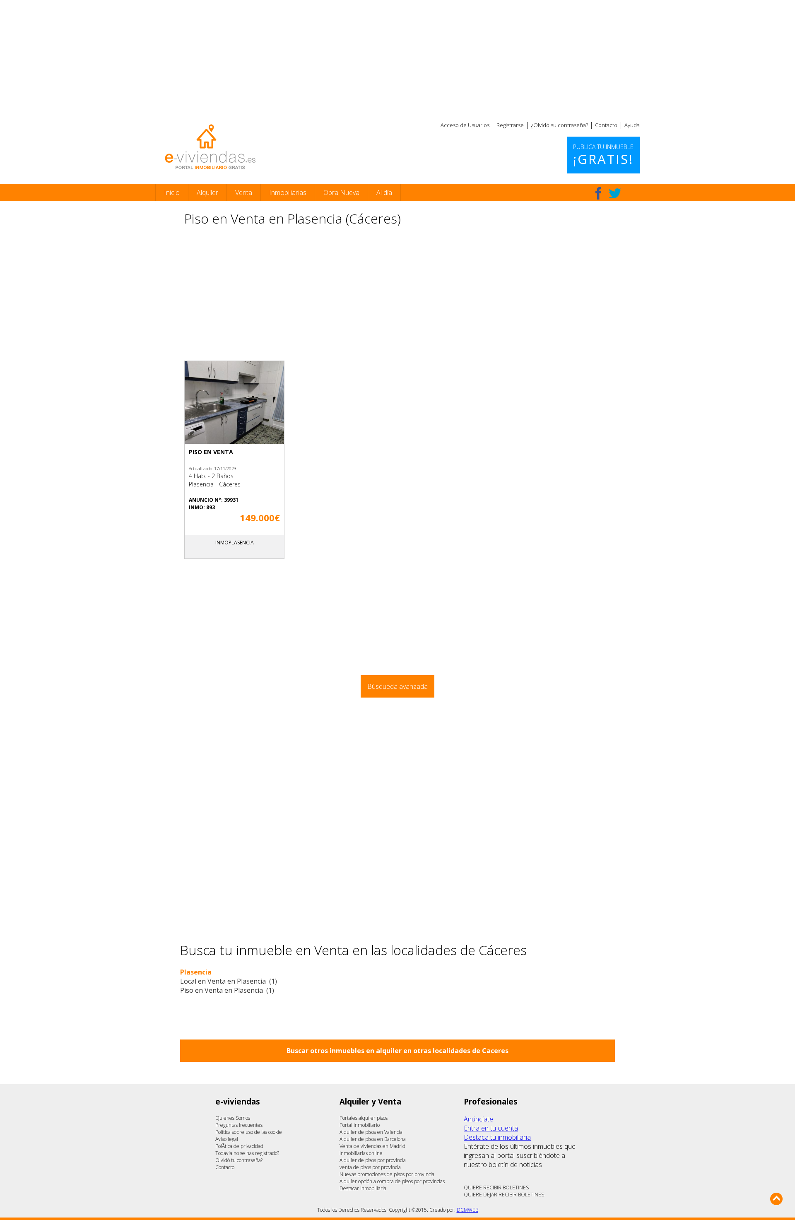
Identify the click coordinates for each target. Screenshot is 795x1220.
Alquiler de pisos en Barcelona (373, 1139)
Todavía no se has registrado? (247, 1153)
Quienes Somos (232, 1117)
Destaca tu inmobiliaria (497, 1137)
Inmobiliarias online (361, 1153)
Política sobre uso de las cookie (248, 1132)
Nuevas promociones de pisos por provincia (387, 1174)
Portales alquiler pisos (364, 1117)
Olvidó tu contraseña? (239, 1160)
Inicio (172, 192)
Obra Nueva (341, 192)
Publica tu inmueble (603, 155)
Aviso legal (226, 1139)
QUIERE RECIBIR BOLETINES (496, 1187)
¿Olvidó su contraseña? (559, 125)
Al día (384, 192)
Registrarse (510, 125)
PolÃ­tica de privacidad (239, 1146)
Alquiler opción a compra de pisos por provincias (392, 1181)
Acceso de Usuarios (465, 125)
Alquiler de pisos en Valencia (371, 1132)
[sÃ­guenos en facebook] (598, 193)
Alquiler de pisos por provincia (373, 1160)
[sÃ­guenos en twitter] (615, 193)
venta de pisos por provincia (370, 1167)
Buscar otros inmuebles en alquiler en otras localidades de (397, 1050)
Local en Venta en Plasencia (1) (228, 981)
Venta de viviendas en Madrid (372, 1146)
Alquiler (207, 192)
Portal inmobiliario (360, 1125)
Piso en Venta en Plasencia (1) (227, 990)
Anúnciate (478, 1119)
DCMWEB (467, 1209)
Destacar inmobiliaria (363, 1188)
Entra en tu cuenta (491, 1128)
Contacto (606, 125)
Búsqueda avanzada (397, 686)
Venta (243, 192)
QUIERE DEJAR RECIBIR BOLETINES (504, 1194)
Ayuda (632, 125)
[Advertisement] (397, 58)
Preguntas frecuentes (239, 1125)
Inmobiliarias (287, 192)
